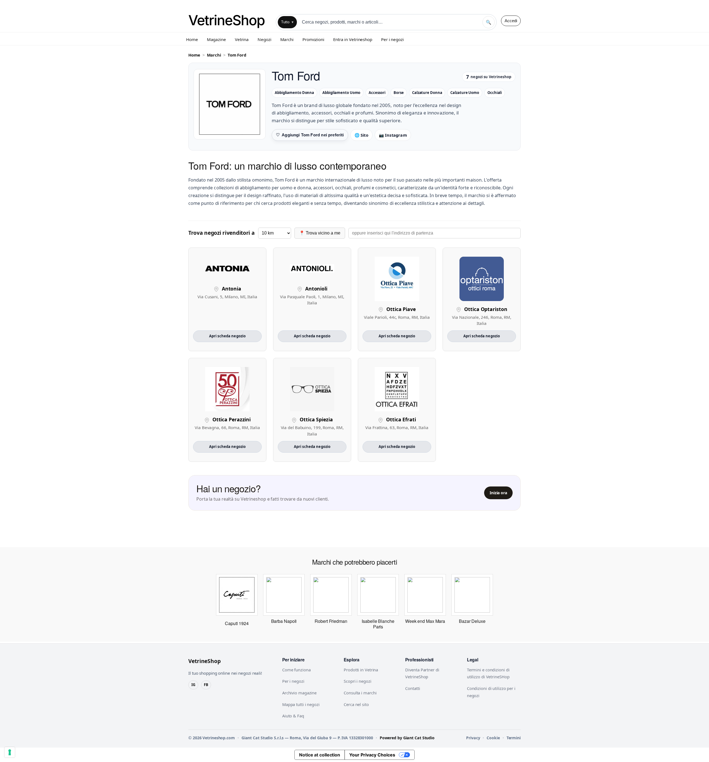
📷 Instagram (393, 135)
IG (193, 684)
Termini (514, 737)
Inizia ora (498, 492)
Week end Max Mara (425, 621)
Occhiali (494, 92)
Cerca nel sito (356, 704)
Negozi (264, 39)
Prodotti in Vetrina (361, 669)
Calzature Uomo (464, 92)
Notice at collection (319, 755)
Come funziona (296, 669)
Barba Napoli (284, 621)
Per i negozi (392, 39)
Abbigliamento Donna (294, 92)
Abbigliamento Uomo (341, 92)
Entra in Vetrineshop (352, 39)
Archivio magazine (299, 692)
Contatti (412, 688)
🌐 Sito (361, 135)
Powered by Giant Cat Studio (407, 737)
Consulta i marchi (360, 692)
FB (206, 684)
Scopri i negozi (357, 681)
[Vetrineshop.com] (229, 21)
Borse (399, 92)
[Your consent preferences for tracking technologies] (9, 752)
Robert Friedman (331, 621)
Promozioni (313, 39)
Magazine (216, 39)
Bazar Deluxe (472, 621)
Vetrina (242, 39)
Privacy (473, 737)
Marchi (287, 39)
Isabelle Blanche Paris (378, 624)
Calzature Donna (427, 92)
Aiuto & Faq (293, 715)
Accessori (377, 92)
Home (192, 39)
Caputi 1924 (237, 623)
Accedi (511, 20)
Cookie (493, 737)
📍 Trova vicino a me (319, 233)
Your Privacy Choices (372, 755)
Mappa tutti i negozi (301, 704)
